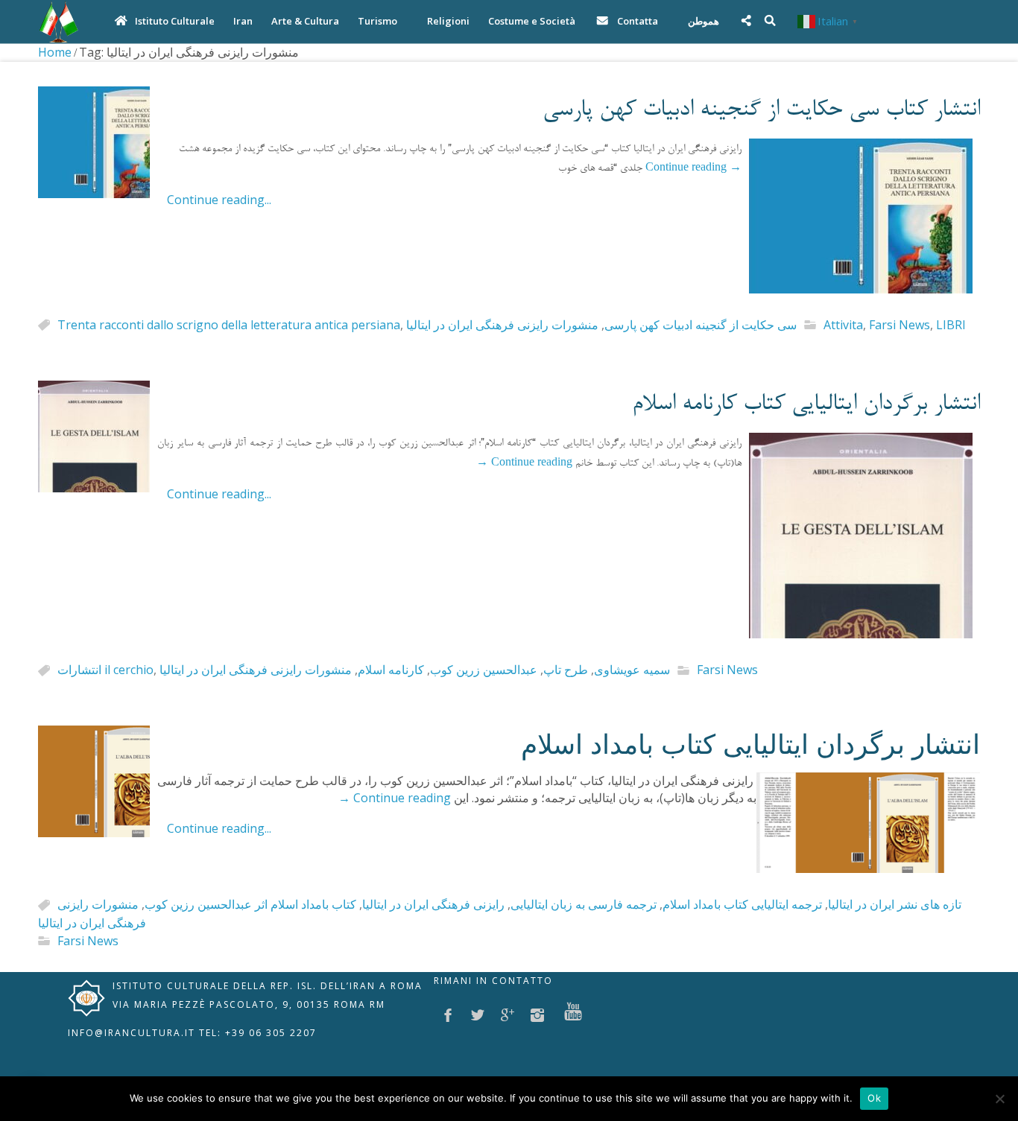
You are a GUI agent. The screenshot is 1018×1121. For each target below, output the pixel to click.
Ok (874, 1098)
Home (55, 52)
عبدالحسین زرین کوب (483, 670)
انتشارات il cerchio (105, 670)
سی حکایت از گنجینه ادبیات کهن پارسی (700, 325)
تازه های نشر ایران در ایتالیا (894, 905)
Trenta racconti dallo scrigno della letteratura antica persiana (228, 325)
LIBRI (951, 325)
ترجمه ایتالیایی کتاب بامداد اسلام (742, 905)
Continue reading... (219, 199)
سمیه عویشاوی (632, 670)
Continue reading (693, 169)
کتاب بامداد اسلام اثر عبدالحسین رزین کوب (250, 905)
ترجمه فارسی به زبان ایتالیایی (583, 905)
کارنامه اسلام (391, 670)
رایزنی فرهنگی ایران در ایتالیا (433, 905)
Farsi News (899, 325)
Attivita (843, 325)
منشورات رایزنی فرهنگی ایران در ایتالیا (502, 325)
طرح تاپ (565, 670)
